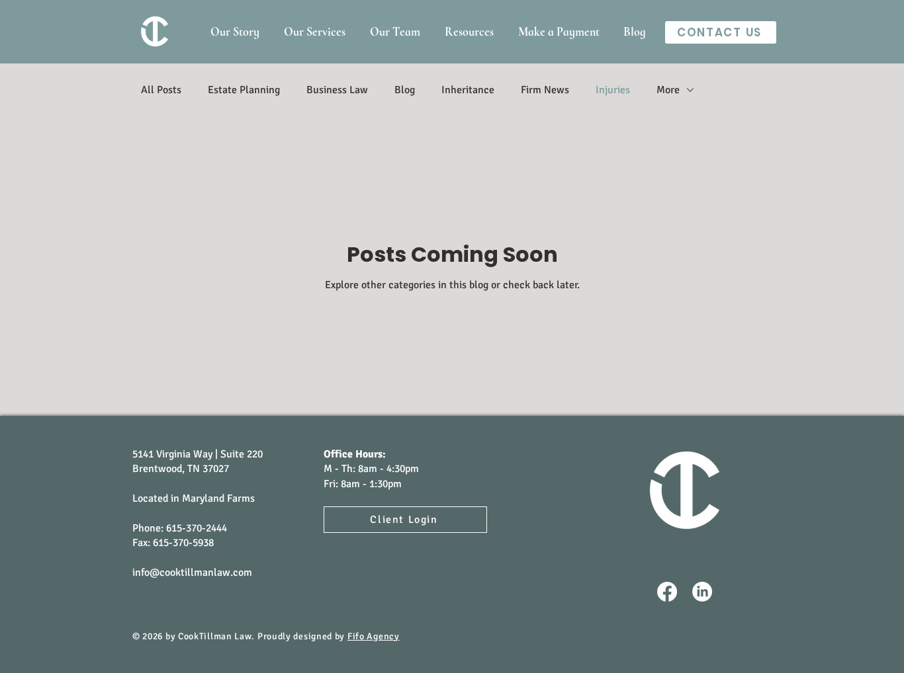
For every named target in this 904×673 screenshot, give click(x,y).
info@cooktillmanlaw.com (192, 572)
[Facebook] (667, 592)
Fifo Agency (373, 636)
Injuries (613, 90)
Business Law (337, 90)
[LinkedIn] (702, 592)
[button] (469, 31)
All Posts (161, 90)
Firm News (545, 90)
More (668, 90)
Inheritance (467, 90)
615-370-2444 (196, 528)
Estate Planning (244, 90)
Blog (404, 90)
